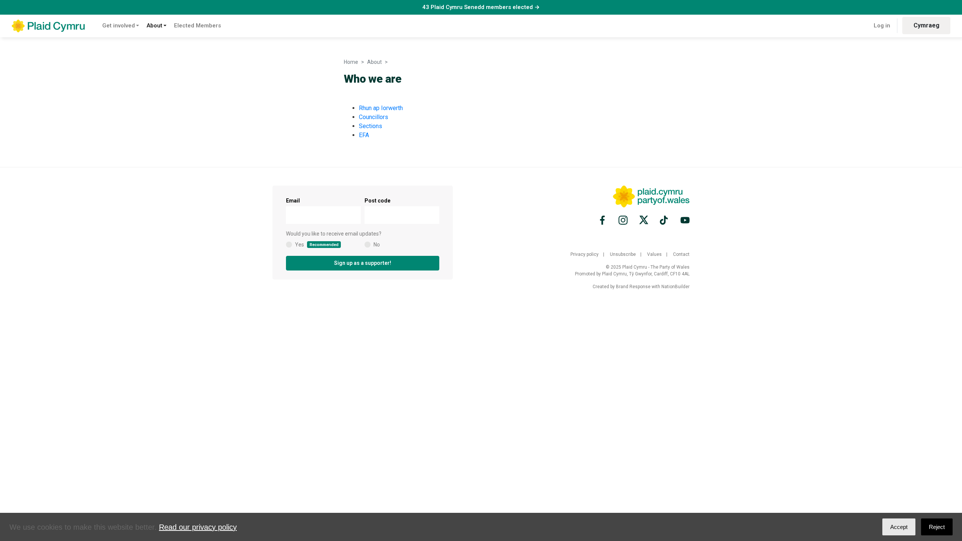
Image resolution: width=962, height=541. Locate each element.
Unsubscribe (623, 254)
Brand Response (633, 286)
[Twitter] (643, 220)
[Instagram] (623, 220)
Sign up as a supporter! (362, 263)
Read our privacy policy (198, 527)
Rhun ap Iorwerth (381, 108)
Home (351, 62)
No (377, 245)
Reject (937, 527)
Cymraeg (926, 25)
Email (293, 201)
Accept (899, 527)
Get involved (118, 25)
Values (654, 254)
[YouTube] (684, 220)
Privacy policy (584, 254)
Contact (681, 254)
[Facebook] (603, 220)
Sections (370, 126)
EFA (364, 135)
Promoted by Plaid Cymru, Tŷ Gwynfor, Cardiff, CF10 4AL (632, 274)
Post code (377, 201)
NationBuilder (675, 286)
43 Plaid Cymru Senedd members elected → (481, 7)
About (154, 25)
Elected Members (197, 25)
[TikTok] (664, 220)
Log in (882, 25)
